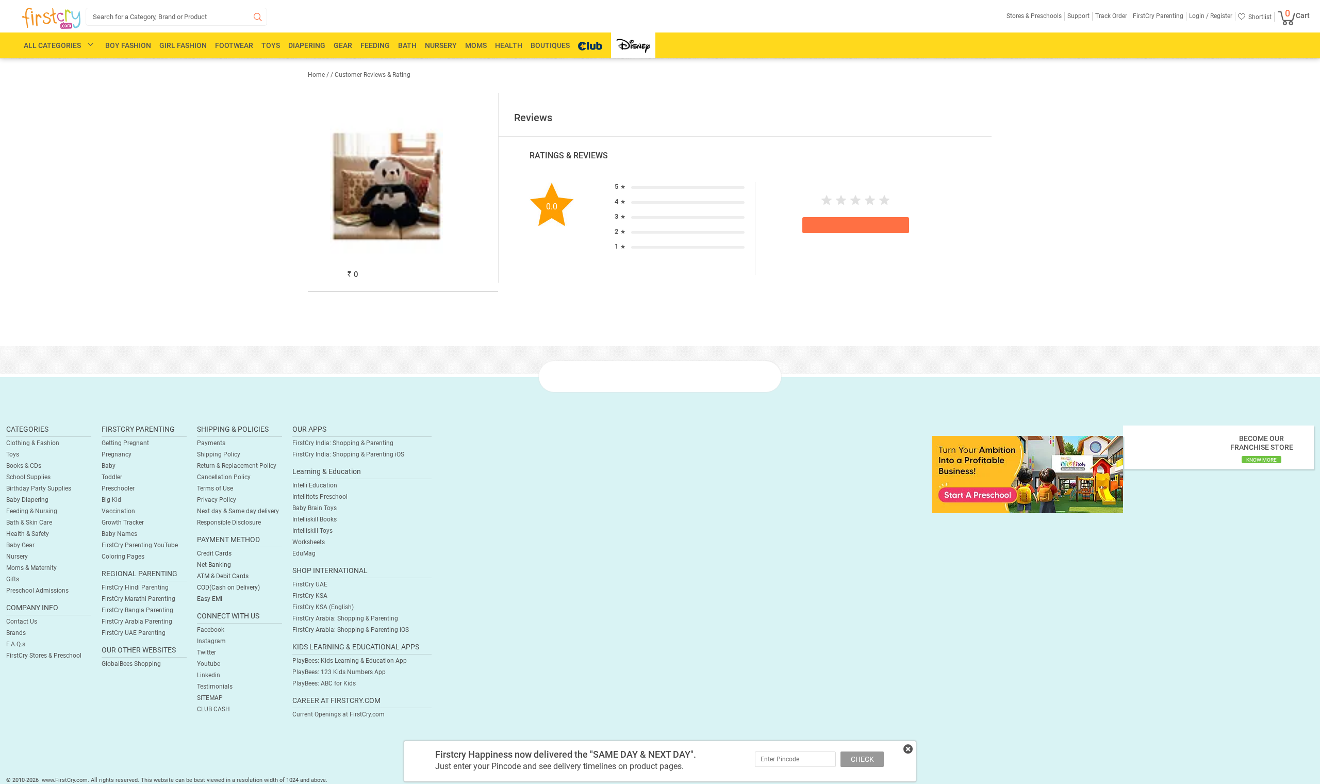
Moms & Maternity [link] (31, 567)
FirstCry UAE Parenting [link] (134, 632)
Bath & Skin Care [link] (29, 522)
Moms (476, 45)
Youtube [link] (208, 663)
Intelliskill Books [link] (314, 519)
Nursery (441, 45)
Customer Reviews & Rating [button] (372, 74)
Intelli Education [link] (314, 485)
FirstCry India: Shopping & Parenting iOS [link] (348, 454)
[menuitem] (51, 18)
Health (508, 45)
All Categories (52, 45)
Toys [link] (12, 454)
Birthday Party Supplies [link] (38, 488)
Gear (343, 45)
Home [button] (316, 74)
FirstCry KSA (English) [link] (323, 607)
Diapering (306, 45)
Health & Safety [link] (27, 533)
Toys (270, 45)
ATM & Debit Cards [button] (223, 576)
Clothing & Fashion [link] (32, 443)
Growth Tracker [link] (123, 522)
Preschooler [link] (118, 488)
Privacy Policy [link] (216, 499)
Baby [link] (109, 465)
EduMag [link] (304, 553)
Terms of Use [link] (215, 488)
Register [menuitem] (1220, 16)
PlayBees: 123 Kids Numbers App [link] (339, 672)
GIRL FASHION (183, 45)
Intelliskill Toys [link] (312, 530)
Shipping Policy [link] (218, 454)
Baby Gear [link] (20, 545)
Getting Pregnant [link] (125, 443)
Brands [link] (16, 632)
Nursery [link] (17, 556)
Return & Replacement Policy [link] (236, 465)
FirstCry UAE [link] (309, 584)
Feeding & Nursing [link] (31, 511)
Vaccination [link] (118, 511)
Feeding (375, 45)
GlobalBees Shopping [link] (131, 663)
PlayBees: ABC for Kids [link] (324, 683)
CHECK (862, 759)
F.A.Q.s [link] (15, 644)
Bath (407, 45)
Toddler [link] (112, 477)
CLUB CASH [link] (213, 709)
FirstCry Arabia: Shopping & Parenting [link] (345, 618)
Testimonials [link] (215, 686)
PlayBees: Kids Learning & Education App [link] (349, 660)
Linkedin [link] (208, 675)
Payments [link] (211, 443)
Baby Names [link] (119, 533)
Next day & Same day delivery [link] (238, 511)
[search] (176, 16)
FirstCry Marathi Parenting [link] (138, 598)
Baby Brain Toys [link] (314, 508)
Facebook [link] (210, 629)
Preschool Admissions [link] (37, 590)
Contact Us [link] (21, 621)
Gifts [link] (12, 579)
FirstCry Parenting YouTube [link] (140, 545)
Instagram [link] (211, 641)
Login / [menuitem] (1199, 16)
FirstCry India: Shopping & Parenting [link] (342, 443)
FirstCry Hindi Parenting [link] (135, 587)
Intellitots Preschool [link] (320, 496)
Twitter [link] (206, 652)
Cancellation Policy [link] (224, 477)
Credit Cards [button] (214, 553)
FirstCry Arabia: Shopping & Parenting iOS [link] (350, 629)
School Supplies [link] (28, 477)
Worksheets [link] (308, 542)
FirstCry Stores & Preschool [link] (43, 655)
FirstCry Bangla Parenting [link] (137, 610)
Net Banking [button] (214, 565)
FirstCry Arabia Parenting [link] (137, 621)
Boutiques (550, 45)
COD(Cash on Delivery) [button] (228, 587)
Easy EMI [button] (209, 599)
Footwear (234, 45)
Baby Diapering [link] (27, 499)
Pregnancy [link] (116, 454)
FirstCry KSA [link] (309, 595)
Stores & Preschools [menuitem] (1034, 16)
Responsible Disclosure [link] (229, 522)
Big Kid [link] (111, 499)
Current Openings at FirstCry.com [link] (338, 714)
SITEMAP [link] (210, 697)
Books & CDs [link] (23, 465)
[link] (1027, 474)
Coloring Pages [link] (123, 556)
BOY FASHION (128, 45)
